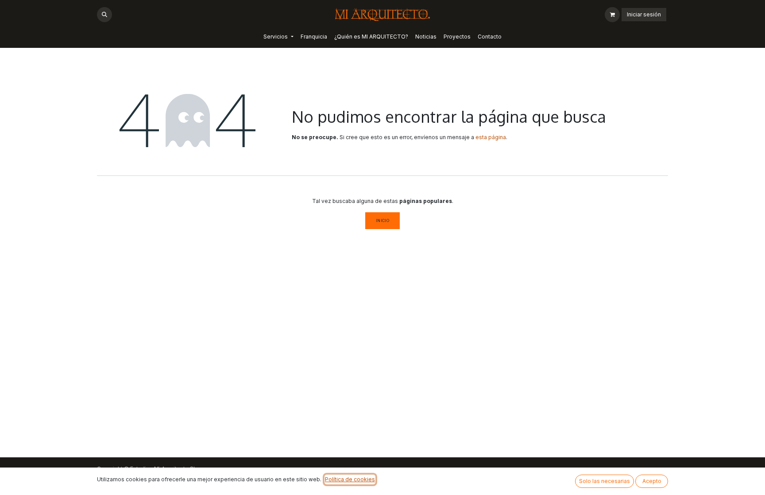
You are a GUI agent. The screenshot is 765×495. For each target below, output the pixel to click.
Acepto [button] (651, 481)
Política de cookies (350, 479)
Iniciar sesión (644, 14)
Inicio (383, 220)
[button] (104, 14)
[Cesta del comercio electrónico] (612, 14)
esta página (490, 137)
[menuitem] (278, 36)
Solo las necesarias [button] (604, 481)
